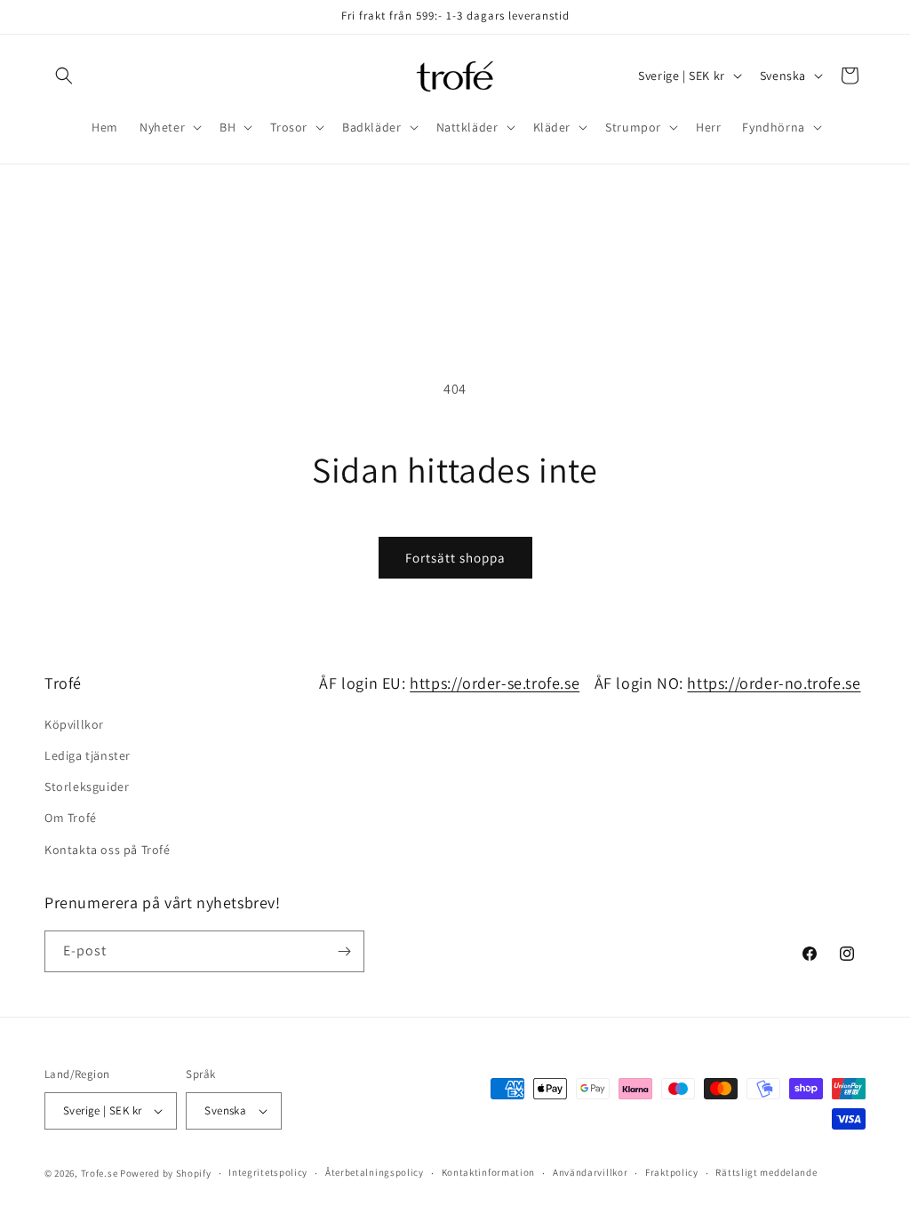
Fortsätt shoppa (455, 557)
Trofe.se (99, 1173)
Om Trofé (70, 818)
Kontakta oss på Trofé (107, 850)
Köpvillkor (74, 724)
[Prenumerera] (343, 951)
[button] (64, 75)
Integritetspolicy (267, 1172)
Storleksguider (86, 787)
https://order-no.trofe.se (773, 683)
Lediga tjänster (87, 755)
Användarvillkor (590, 1172)
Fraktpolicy (671, 1172)
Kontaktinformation (489, 1172)
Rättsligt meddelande (766, 1172)
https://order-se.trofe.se (494, 683)
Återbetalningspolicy (374, 1172)
